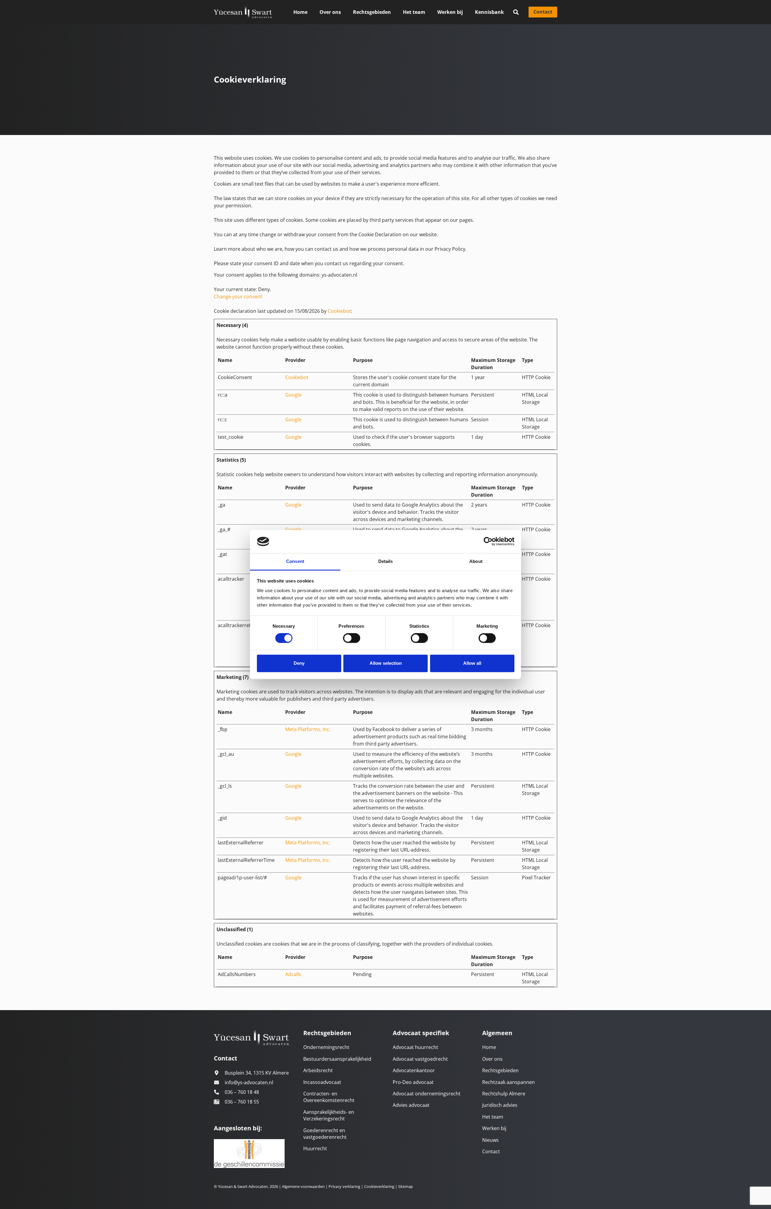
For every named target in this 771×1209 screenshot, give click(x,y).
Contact (491, 1151)
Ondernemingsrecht (326, 1047)
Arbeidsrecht (318, 1070)
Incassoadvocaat (322, 1082)
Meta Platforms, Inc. (307, 729)
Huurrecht (315, 1148)
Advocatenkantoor (414, 1070)
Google (293, 394)
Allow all (472, 663)
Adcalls (293, 974)
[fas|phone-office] (219, 1101)
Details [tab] (385, 561)
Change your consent (238, 296)
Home (489, 1047)
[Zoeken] (516, 12)
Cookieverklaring (379, 1186)
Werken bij (494, 1128)
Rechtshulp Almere (503, 1093)
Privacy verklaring (344, 1186)
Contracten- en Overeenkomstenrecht (328, 1097)
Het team (492, 1116)
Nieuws (490, 1140)
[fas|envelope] (219, 1082)
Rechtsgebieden (500, 1070)
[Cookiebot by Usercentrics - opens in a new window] (488, 541)
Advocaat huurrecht (415, 1047)
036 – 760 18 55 (242, 1101)
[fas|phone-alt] (219, 1092)
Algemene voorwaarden (303, 1186)
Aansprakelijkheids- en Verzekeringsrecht (328, 1115)
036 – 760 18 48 (242, 1092)
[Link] (243, 12)
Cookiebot (339, 311)
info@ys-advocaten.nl (249, 1082)
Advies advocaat (411, 1105)
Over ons (492, 1059)
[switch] (351, 638)
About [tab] (475, 561)
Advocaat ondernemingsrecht (426, 1093)
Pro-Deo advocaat (413, 1082)
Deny (299, 663)
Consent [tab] (295, 561)
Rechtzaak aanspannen (508, 1082)
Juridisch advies (499, 1105)
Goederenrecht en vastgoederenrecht (325, 1133)
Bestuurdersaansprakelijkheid (337, 1059)
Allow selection (386, 663)
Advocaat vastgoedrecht (420, 1059)
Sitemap (405, 1186)
